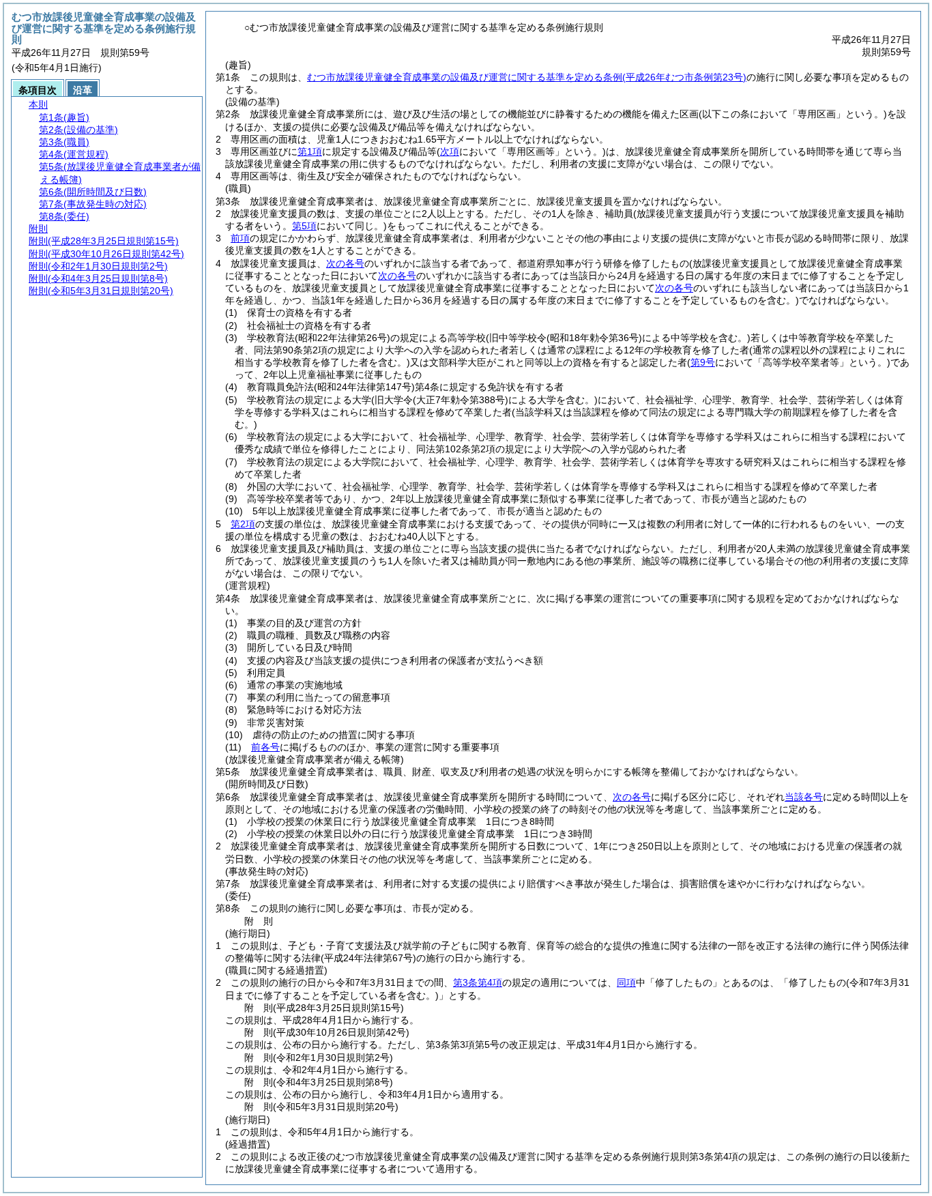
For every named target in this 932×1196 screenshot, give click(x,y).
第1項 (309, 151)
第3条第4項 (477, 982)
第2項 (243, 524)
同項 (626, 982)
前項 (240, 238)
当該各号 (804, 796)
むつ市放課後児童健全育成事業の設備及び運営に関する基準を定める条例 (526, 77)
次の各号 (345, 263)
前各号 (265, 747)
